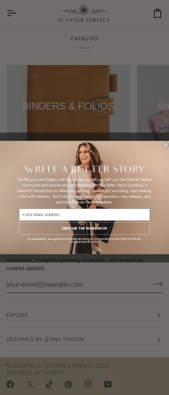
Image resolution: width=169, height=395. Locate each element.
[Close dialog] (165, 145)
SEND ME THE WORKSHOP (84, 228)
